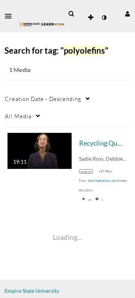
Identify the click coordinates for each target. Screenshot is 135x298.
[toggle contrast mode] (103, 17)
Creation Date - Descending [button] (43, 98)
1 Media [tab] (19, 69)
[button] (10, 16)
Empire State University (31, 290)
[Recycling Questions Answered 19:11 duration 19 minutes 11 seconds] (40, 150)
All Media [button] (18, 116)
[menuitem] (71, 14)
